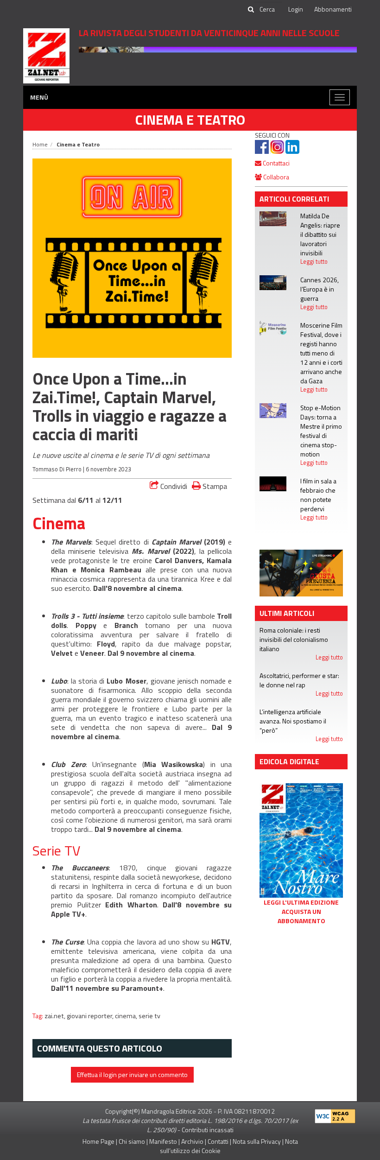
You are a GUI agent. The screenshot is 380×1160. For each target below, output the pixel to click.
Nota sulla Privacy (257, 1141)
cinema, (127, 1016)
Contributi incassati (208, 1130)
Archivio (192, 1141)
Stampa (214, 486)
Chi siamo (132, 1141)
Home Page (98, 1141)
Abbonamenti (333, 9)
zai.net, (55, 1016)
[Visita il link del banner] (218, 63)
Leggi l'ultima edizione (301, 902)
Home (40, 144)
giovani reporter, (91, 1016)
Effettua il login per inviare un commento (132, 1074)
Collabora (275, 177)
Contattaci (275, 163)
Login (295, 9)
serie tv (149, 1016)
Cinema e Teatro (190, 119)
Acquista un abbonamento (301, 916)
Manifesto (163, 1141)
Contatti (218, 1141)
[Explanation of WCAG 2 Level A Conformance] (335, 1114)
